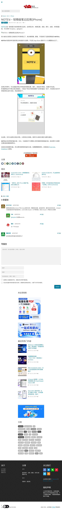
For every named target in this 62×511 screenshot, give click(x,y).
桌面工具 (32, 445)
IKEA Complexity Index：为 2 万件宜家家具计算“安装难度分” (35, 369)
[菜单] (2, 2)
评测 (26, 453)
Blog (28, 429)
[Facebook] (44, 469)
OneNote (4, 149)
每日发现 (39, 445)
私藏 (35, 448)
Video (25, 434)
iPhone (5, 22)
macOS (20, 434)
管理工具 (21, 450)
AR (34, 426)
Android (21, 426)
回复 (59, 205)
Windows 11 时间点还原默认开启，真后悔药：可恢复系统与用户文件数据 (36, 346)
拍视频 (20, 445)
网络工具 (38, 450)
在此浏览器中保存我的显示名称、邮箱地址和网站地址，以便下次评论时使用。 (23, 282)
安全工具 (38, 440)
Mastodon (55, 479)
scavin (19, 22)
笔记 (4, 196)
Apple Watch (28, 426)
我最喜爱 (27, 442)
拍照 (39, 442)
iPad (29, 431)
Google (20, 431)
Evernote (52, 147)
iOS (2, 22)
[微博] (56, 469)
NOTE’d (3, 27)
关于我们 (3, 469)
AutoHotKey (22, 429)
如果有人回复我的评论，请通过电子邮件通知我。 (15, 280)
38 (50, 187)
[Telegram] (48, 469)
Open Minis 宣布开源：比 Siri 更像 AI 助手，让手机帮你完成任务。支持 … (35, 392)
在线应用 (25, 440)
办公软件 (39, 437)
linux (39, 431)
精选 (26, 450)
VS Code (35, 434)
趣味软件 (31, 453)
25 (20, 176)
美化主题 (21, 453)
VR (30, 434)
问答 (37, 453)
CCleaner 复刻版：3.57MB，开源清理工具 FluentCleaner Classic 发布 (36, 381)
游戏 (20, 448)
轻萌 (7, 196)
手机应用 (33, 442)
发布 (23, 469)
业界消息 (27, 437)
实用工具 (21, 442)
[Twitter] (44, 473)
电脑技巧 (25, 448)
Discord (51, 481)
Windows (21, 437)
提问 (23, 478)
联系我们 (3, 471)
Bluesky (45, 481)
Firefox (39, 429)
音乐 (41, 453)
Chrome (33, 429)
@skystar (13, 217)
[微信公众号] (52, 469)
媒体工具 (31, 440)
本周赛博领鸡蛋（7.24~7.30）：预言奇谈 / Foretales (35, 358)
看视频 (31, 448)
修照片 (33, 437)
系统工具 (31, 450)
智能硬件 (26, 445)
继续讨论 (3, 472)
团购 (20, 440)
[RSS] (48, 473)
